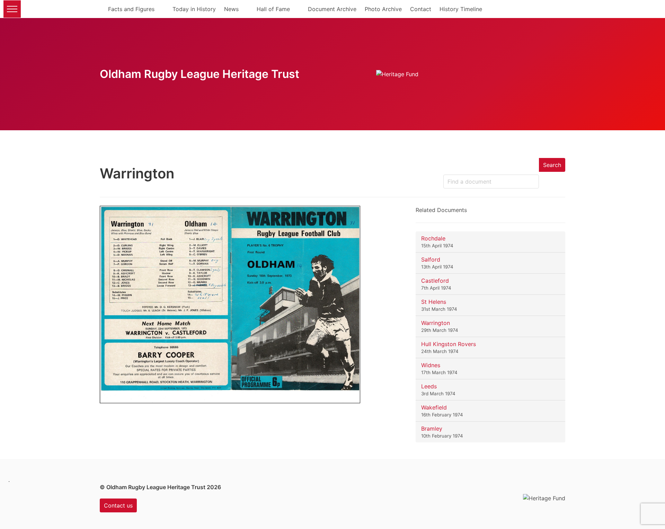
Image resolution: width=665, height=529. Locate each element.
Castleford (435, 280)
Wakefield (434, 407)
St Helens (433, 301)
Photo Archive (383, 9)
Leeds (429, 386)
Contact (420, 9)
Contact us (118, 505)
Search (552, 164)
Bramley (431, 428)
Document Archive (332, 9)
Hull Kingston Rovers (448, 344)
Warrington (435, 322)
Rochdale (433, 238)
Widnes (430, 365)
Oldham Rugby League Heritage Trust (199, 74)
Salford (430, 259)
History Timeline (461, 9)
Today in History (194, 9)
